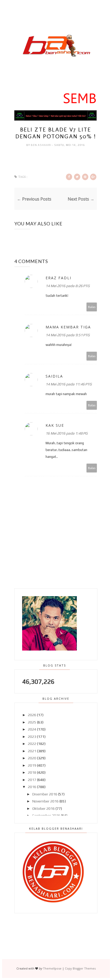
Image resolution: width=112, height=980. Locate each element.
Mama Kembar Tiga (68, 326)
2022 (32, 744)
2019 (32, 765)
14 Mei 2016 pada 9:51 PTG (68, 335)
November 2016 (45, 801)
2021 (32, 751)
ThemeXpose (52, 968)
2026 (32, 715)
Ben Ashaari (41, 145)
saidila (54, 376)
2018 (32, 772)
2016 (32, 787)
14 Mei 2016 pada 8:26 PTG (68, 286)
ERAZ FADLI (58, 277)
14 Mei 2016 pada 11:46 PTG (69, 384)
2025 (32, 722)
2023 (32, 736)
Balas (92, 307)
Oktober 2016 (43, 808)
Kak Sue (55, 425)
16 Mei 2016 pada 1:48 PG (67, 433)
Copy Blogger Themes (80, 968)
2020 (32, 758)
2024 (32, 729)
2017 (32, 780)
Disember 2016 (44, 794)
